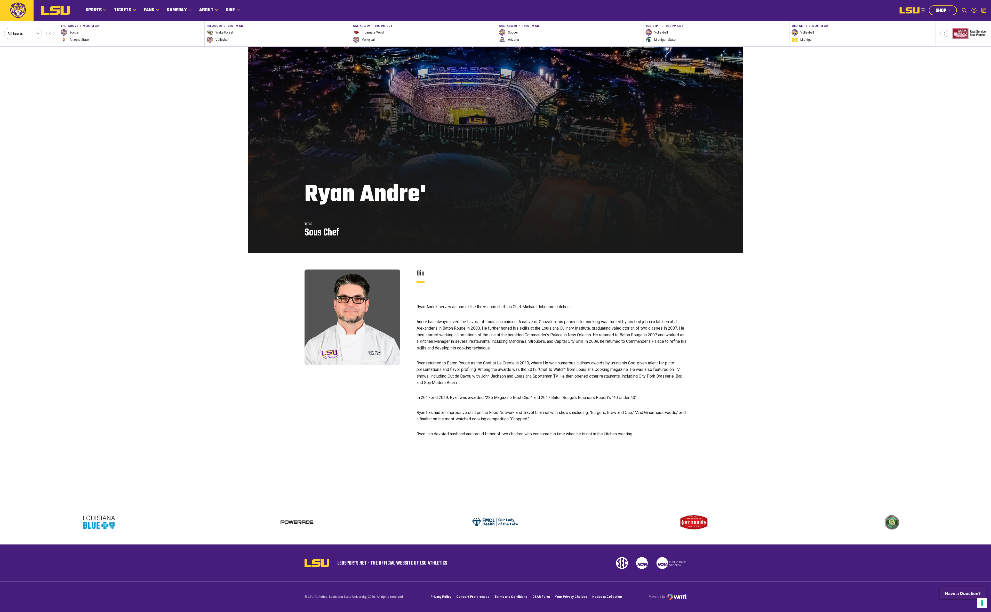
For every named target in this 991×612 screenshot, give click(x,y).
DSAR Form (541, 597)
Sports (94, 10)
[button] (50, 33)
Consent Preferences (472, 597)
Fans (149, 10)
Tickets (122, 10)
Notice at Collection (607, 597)
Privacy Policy (440, 597)
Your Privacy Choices (571, 597)
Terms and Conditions (510, 597)
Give (230, 10)
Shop (946, 11)
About (206, 10)
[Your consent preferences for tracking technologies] (982, 603)
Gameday (177, 10)
